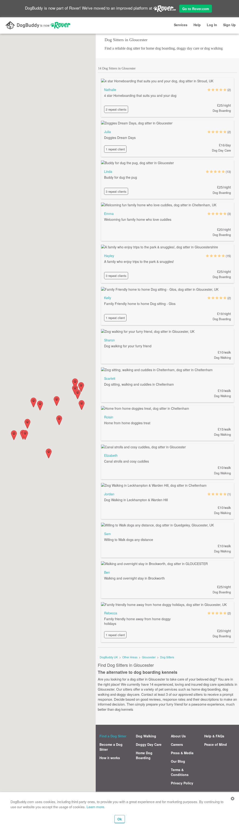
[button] (48, 453)
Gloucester (149, 657)
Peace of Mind (215, 744)
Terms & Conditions (180, 772)
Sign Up (229, 24)
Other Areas (129, 657)
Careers (177, 744)
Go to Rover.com (195, 8)
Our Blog (178, 761)
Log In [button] (212, 24)
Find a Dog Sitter (112, 736)
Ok (119, 819)
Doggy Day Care (149, 744)
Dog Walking (146, 736)
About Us (178, 736)
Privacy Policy (182, 783)
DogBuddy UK (109, 657)
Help (197, 24)
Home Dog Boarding (144, 755)
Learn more (95, 806)
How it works (109, 757)
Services (180, 24)
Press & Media (182, 752)
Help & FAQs (214, 736)
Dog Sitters (167, 657)
